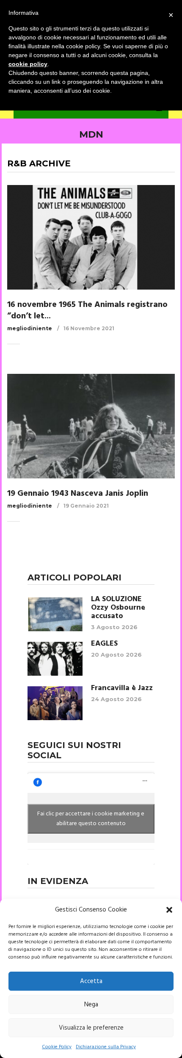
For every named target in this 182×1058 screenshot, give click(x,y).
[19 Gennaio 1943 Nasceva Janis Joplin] (91, 426)
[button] (169, 910)
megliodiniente (29, 328)
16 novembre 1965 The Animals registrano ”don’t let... (87, 310)
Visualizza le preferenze (91, 1028)
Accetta (91, 981)
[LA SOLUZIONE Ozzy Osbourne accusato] (55, 614)
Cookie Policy (57, 1047)
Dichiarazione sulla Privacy (106, 1047)
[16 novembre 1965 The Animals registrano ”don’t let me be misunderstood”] (91, 237)
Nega (91, 1005)
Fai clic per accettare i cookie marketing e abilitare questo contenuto (90, 819)
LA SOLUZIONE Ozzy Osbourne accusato (118, 608)
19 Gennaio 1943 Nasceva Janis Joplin (77, 493)
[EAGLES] (55, 659)
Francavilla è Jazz (122, 688)
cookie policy (27, 64)
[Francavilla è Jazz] (55, 703)
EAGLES (104, 644)
